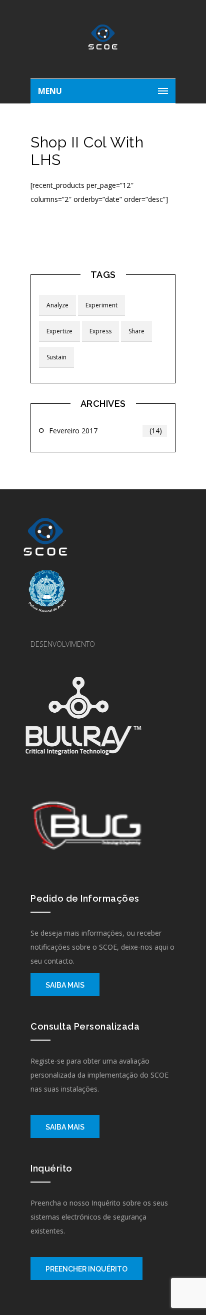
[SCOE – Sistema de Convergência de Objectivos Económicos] (103, 41)
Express (101, 331)
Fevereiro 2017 (105, 430)
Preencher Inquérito (87, 1269)
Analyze (57, 305)
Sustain (56, 357)
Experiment (102, 305)
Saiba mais (65, 985)
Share (136, 331)
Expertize (59, 331)
